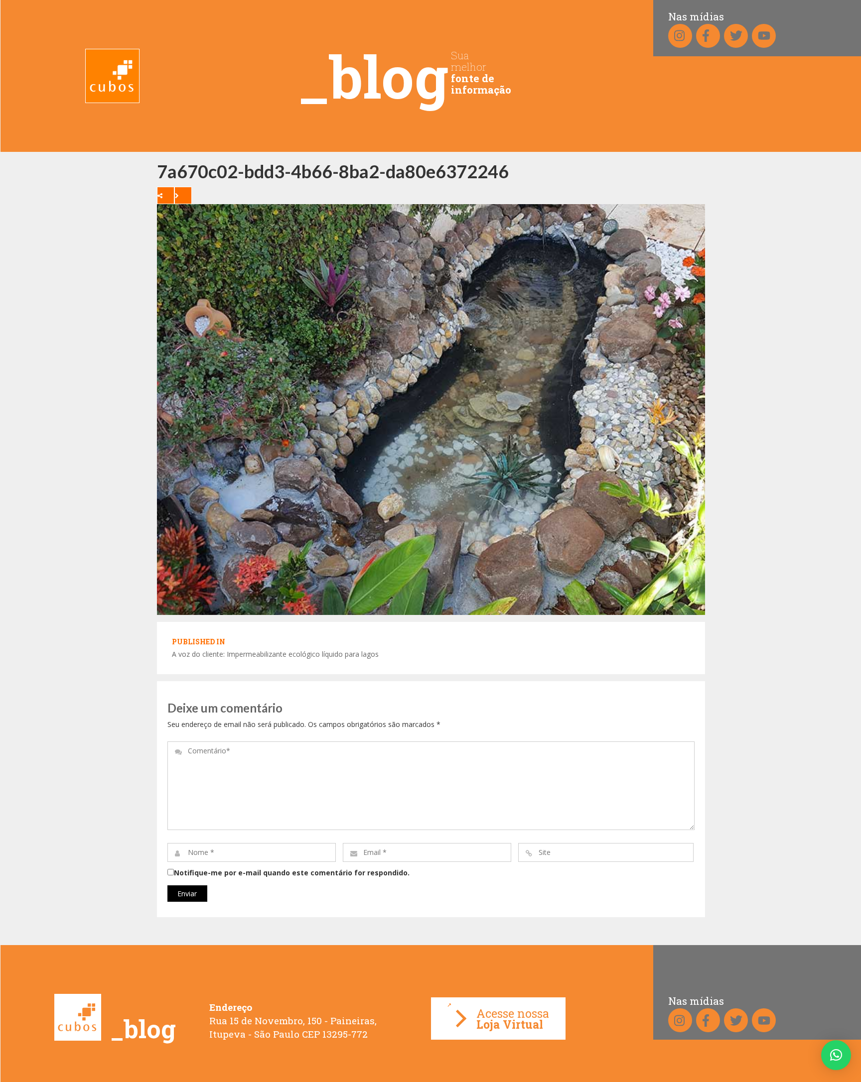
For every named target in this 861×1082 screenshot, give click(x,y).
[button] (836, 1055)
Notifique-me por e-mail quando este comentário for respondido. (292, 872)
